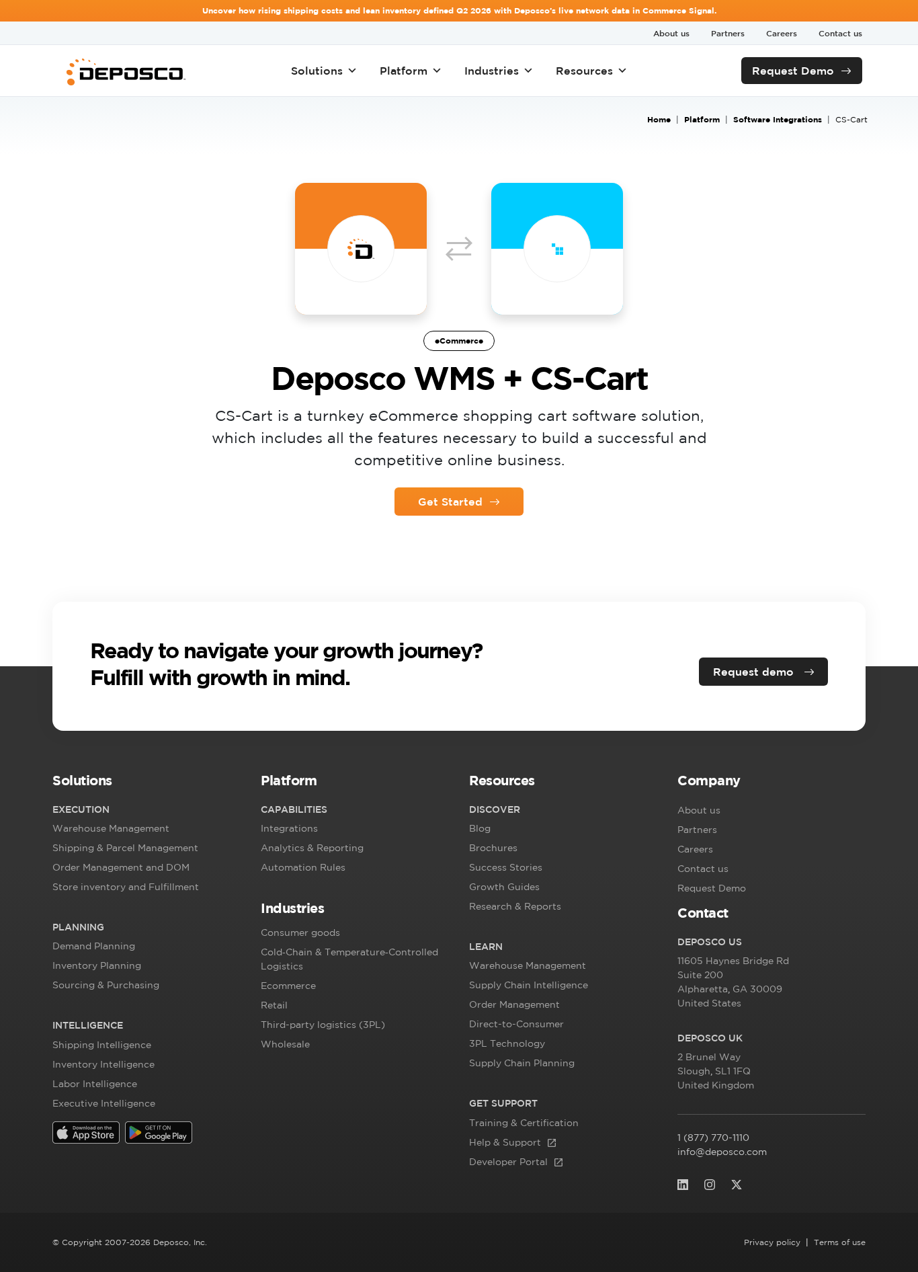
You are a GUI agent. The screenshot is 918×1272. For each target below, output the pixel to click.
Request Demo (793, 71)
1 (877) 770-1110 (713, 1137)
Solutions (317, 71)
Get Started (450, 501)
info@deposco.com (722, 1151)
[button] (146, 783)
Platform (403, 71)
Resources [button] (584, 71)
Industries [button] (491, 71)
